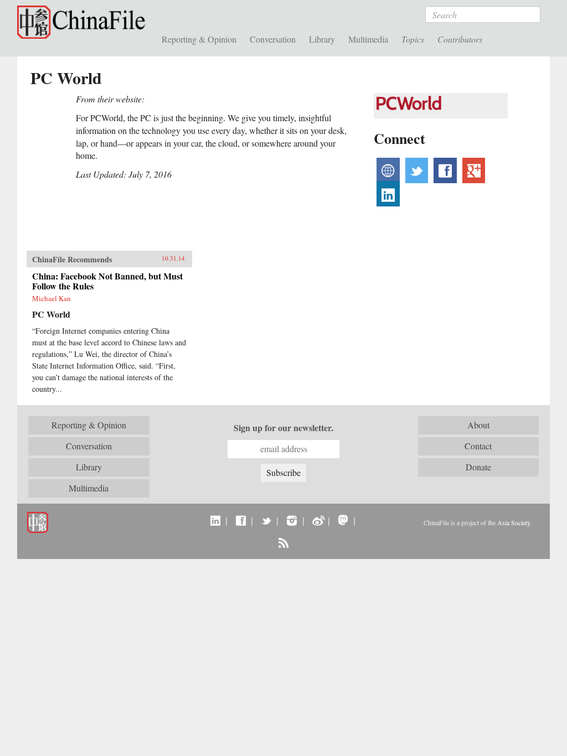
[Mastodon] (343, 520)
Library (322, 39)
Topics (412, 39)
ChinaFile (84, 22)
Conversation (273, 39)
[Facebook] (241, 520)
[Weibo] (317, 520)
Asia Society (513, 522)
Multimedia (368, 39)
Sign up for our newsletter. (283, 428)
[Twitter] (266, 520)
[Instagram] (291, 520)
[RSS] (283, 542)
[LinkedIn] (215, 520)
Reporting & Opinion (199, 39)
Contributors (459, 39)
